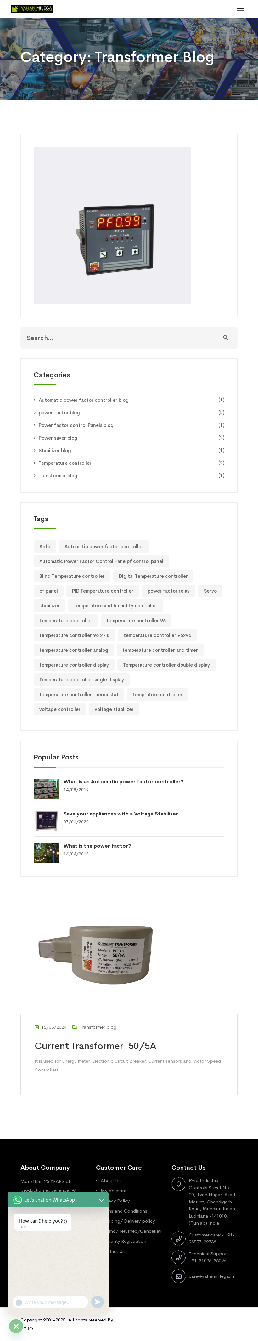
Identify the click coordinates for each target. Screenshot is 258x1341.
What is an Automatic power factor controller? (123, 781)
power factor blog (59, 413)
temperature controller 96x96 (157, 635)
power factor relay (169, 591)
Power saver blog (58, 438)
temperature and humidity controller (115, 606)
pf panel (48, 591)
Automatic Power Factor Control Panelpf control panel (101, 561)
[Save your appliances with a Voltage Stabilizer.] (49, 820)
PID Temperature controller (102, 591)
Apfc (44, 546)
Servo (210, 591)
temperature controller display (74, 665)
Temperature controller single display (81, 680)
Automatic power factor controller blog (84, 400)
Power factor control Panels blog (76, 425)
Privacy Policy (115, 1201)
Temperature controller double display (166, 665)
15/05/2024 (53, 1027)
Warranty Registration (123, 1241)
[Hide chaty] (16, 1326)
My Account (113, 1191)
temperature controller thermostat (79, 694)
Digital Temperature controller (153, 576)
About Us (111, 1181)
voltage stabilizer (114, 709)
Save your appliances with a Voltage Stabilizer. (122, 813)
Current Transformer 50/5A (95, 1046)
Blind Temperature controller (72, 576)
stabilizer (49, 606)
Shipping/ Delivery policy (128, 1221)
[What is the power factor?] (49, 852)
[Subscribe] (226, 338)
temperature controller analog (73, 650)
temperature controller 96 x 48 (74, 635)
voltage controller (60, 709)
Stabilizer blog (55, 450)
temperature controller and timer (160, 650)
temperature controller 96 (136, 620)
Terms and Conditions (124, 1211)
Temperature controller (65, 463)
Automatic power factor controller (103, 546)
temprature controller (157, 694)
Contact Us (113, 1251)
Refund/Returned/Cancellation (134, 1231)
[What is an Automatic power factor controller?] (49, 788)
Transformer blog (58, 476)
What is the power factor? (97, 846)
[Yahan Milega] (32, 8)
